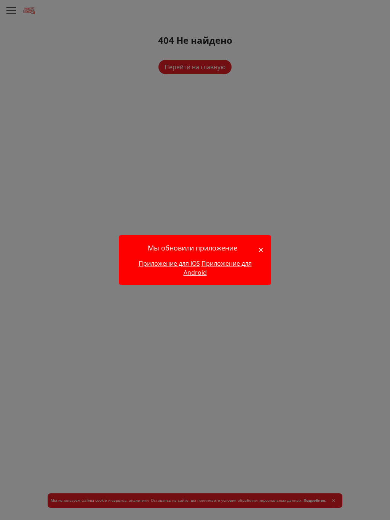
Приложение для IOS (169, 263)
